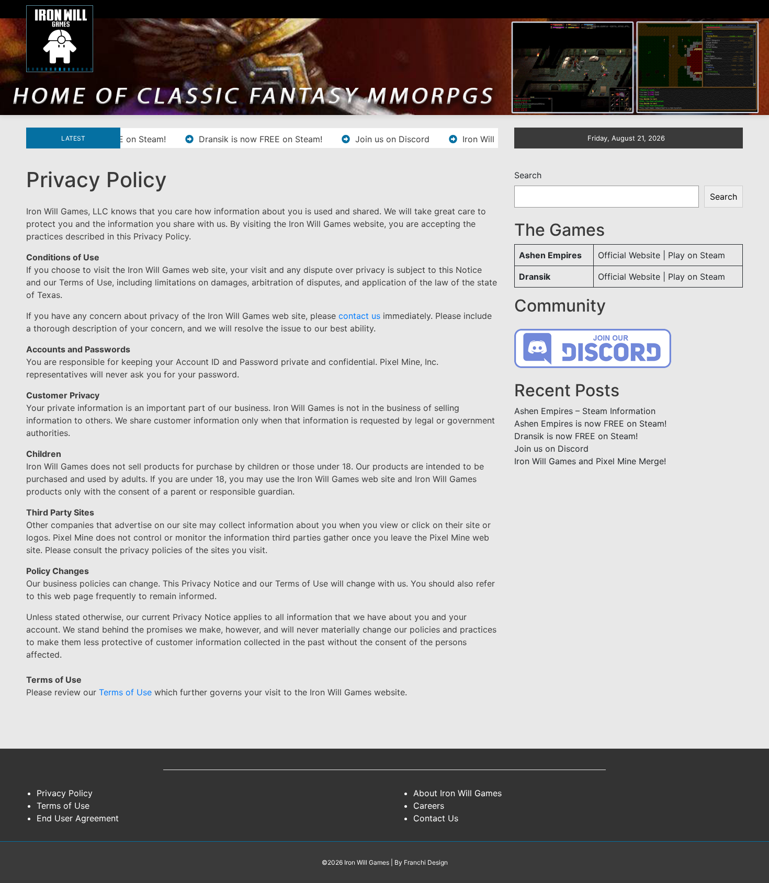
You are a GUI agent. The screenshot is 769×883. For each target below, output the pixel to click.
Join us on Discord (373, 139)
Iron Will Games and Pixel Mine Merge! (590, 461)
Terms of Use (125, 692)
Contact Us (435, 818)
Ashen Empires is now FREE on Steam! (590, 423)
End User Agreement (78, 818)
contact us (359, 316)
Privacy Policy (65, 793)
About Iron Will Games (457, 793)
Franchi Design (426, 862)
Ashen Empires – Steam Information (584, 411)
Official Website (629, 255)
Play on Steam (696, 255)
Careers (428, 805)
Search (527, 175)
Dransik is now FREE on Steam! (241, 139)
